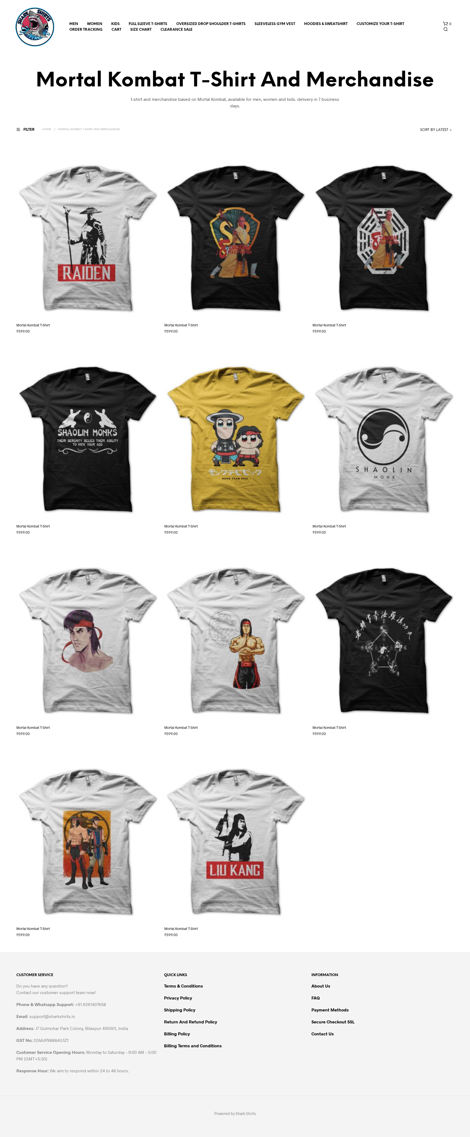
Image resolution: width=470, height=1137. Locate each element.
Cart (116, 30)
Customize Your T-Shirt (380, 24)
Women (94, 24)
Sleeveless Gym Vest (275, 24)
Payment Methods (330, 1009)
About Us (320, 985)
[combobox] (426, 130)
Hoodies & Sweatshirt (326, 24)
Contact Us (322, 1033)
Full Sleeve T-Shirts (148, 24)
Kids (115, 24)
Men (73, 24)
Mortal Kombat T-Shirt (33, 325)
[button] (447, 24)
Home (46, 129)
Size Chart (140, 30)
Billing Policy (177, 1033)
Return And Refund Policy (190, 1021)
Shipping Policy (179, 1009)
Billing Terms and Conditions (193, 1045)
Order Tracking (86, 30)
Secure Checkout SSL (332, 1021)
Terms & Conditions (183, 985)
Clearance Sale (176, 30)
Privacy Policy (178, 997)
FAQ (315, 997)
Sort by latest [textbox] (434, 130)
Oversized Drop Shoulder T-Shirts (211, 24)
